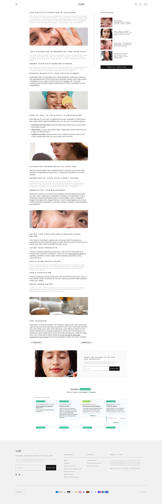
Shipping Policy (69, 471)
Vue (141, 492)
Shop (66, 460)
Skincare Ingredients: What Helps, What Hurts (122, 22)
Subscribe (114, 368)
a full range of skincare (70, 335)
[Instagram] (16, 474)
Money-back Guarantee (72, 468)
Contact (67, 463)
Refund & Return (70, 466)
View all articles (116, 67)
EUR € (19, 492)
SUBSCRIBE (51, 467)
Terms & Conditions (94, 463)
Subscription (68, 474)
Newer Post (86, 342)
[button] (75, 456)
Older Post (36, 342)
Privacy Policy (92, 466)
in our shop (43, 337)
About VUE (116, 454)
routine (80, 254)
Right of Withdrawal (71, 477)
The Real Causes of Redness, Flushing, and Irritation (123, 45)
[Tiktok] (19, 474)
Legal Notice (91, 460)
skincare (73, 254)
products (34, 337)
